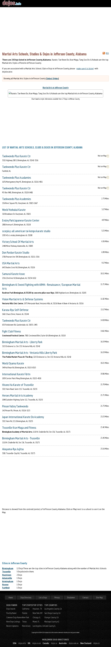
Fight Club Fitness (11, 331)
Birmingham (7, 568)
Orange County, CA (51, 617)
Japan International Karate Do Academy (23, 417)
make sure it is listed (85, 68)
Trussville (6, 571)
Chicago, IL (37, 617)
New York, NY (37, 613)
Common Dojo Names (14, 617)
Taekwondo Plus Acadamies (16, 178)
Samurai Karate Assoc (13, 274)
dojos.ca (54, 643)
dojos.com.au (73, 643)
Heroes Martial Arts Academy (17, 395)
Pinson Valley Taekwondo (15, 406)
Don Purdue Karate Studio (15, 252)
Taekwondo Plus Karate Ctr (16, 156)
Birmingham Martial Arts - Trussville (21, 438)
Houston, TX (37, 608)
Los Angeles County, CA (53, 608)
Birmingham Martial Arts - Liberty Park (22, 342)
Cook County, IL (50, 626)
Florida (24, 613)
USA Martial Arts (11, 263)
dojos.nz (96, 643)
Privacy (57, 597)
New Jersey (26, 626)
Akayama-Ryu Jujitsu (13, 449)
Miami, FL (36, 621)
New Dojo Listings (13, 621)
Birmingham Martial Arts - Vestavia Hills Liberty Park (29, 353)
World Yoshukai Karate (14, 210)
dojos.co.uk (36, 643)
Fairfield (6, 587)
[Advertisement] (55, 29)
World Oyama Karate (13, 363)
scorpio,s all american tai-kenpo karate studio (26, 231)
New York (25, 617)
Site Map (99, 597)
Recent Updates (12, 626)
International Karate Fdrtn (16, 374)
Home (11, 597)
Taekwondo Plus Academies (16, 199)
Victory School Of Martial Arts (18, 242)
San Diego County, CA (52, 613)
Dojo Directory (26, 597)
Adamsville (7, 578)
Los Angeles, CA (38, 626)
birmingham (7, 581)
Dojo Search (10, 608)
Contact (85, 597)
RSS (107, 53)
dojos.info (22, 643)
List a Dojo (43, 597)
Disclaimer (71, 597)
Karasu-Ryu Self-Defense (15, 310)
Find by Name (11, 613)
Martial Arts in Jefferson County (56, 87)
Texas (24, 621)
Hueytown (6, 574)
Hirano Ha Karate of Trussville (18, 385)
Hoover (5, 584)
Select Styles (52, 78)
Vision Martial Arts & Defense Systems (22, 299)
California (25, 608)
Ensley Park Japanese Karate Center (20, 220)
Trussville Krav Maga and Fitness (19, 428)
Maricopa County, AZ (51, 621)
